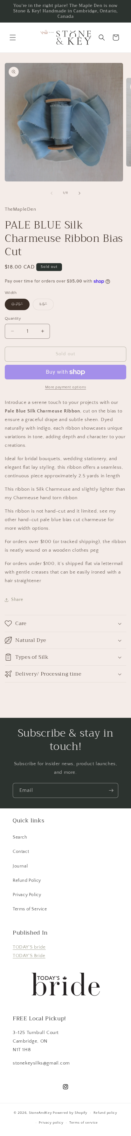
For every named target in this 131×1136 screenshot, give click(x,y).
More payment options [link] (65, 387)
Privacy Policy (27, 894)
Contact (21, 851)
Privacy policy (51, 1123)
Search (20, 837)
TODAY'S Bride (29, 955)
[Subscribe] (111, 790)
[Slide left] (52, 193)
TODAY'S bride (29, 947)
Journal (20, 866)
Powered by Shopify (70, 1113)
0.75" (20, 306)
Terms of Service (30, 909)
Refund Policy (27, 880)
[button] (13, 37)
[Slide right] (79, 193)
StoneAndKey (40, 1113)
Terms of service (83, 1123)
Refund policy (105, 1113)
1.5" (46, 306)
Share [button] (17, 599)
